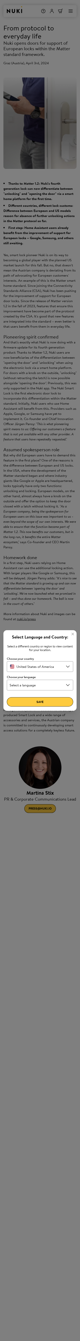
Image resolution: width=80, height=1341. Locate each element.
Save (40, 702)
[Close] (73, 634)
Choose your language (21, 677)
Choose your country (20, 659)
